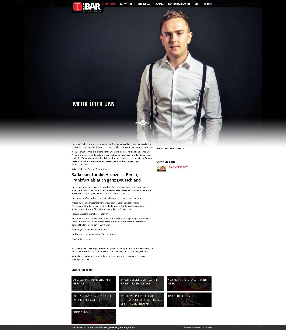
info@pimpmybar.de (124, 327)
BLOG (197, 3)
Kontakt (208, 3)
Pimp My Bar (87, 7)
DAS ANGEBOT (126, 3)
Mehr (210, 328)
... (143, 122)
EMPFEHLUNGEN (143, 3)
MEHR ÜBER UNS (109, 3)
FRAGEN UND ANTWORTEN (179, 3)
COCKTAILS (159, 3)
